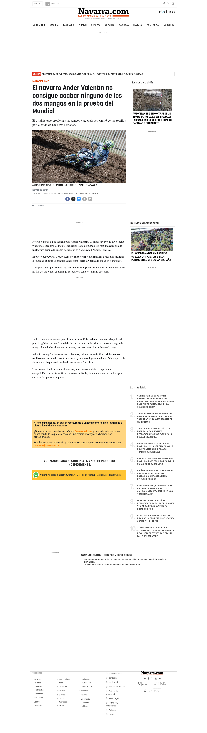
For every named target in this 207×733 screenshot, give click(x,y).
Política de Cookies (117, 687)
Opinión (82, 24)
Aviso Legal (114, 698)
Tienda (111, 714)
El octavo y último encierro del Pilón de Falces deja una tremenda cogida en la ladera (155, 518)
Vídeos (85, 706)
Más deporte (87, 686)
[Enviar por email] (84, 198)
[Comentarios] (90, 198)
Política (38, 683)
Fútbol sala (86, 683)
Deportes (61, 695)
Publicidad (113, 682)
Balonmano (86, 679)
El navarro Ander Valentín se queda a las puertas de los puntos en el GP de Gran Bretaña (151, 257)
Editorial (38, 705)
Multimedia (152, 24)
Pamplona (68, 24)
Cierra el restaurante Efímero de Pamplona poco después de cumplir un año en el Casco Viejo (155, 461)
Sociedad (39, 693)
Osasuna (96, 24)
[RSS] (160, 678)
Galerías (85, 703)
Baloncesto (63, 702)
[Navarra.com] (103, 12)
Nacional (124, 24)
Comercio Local (83, 431)
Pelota (61, 705)
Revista (137, 24)
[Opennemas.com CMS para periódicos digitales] (152, 686)
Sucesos (38, 686)
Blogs (61, 683)
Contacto (113, 678)
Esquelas (169, 24)
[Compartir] (67, 198)
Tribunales (39, 690)
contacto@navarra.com (47, 445)
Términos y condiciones (117, 554)
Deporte (109, 24)
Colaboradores (64, 679)
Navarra (54, 24)
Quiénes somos (115, 673)
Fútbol (61, 698)
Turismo (112, 710)
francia (40, 206)
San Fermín (39, 24)
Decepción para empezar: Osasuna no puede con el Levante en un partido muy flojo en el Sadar (92, 74)
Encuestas (63, 686)
